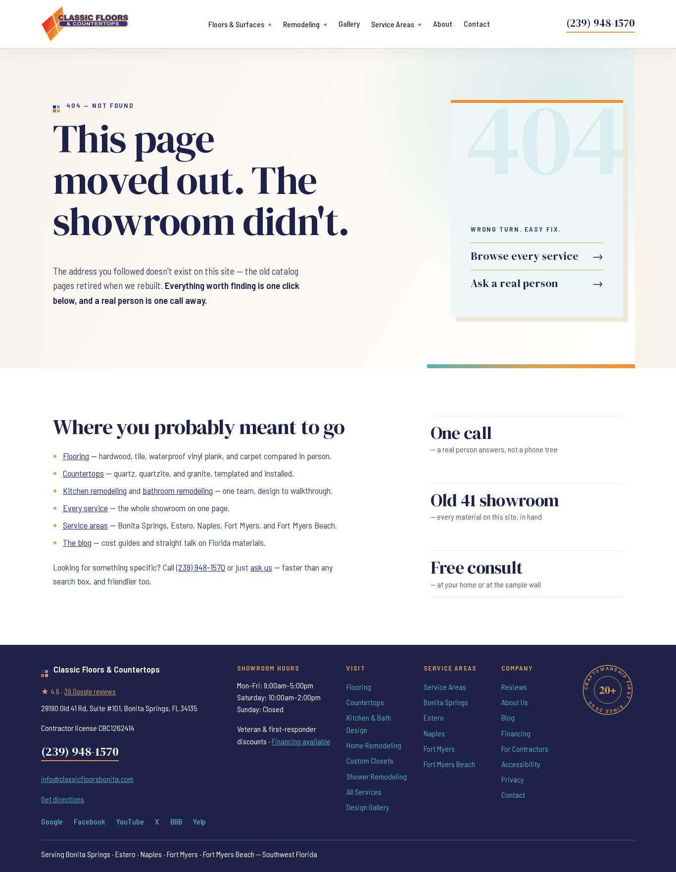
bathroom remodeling (178, 490)
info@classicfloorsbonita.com (87, 778)
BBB (176, 821)
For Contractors (524, 748)
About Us (514, 702)
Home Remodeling (373, 745)
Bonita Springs (446, 702)
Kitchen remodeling (95, 490)
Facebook (89, 821)
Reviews (514, 686)
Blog (508, 717)
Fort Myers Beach (449, 764)
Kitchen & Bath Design (368, 723)
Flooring (76, 455)
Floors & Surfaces (236, 24)
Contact (477, 23)
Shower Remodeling (376, 776)
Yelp (199, 821)
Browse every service (537, 256)
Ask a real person (537, 283)
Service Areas (392, 24)
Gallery (349, 23)
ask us (261, 567)
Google (52, 821)
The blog (77, 542)
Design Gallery (367, 807)
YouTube (130, 821)
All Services (364, 791)
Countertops (83, 473)
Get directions (62, 799)
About (442, 23)
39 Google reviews (90, 691)
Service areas (85, 525)
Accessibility (520, 764)
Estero (434, 717)
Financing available (301, 741)
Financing (516, 733)
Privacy (512, 779)
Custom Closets (369, 760)
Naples (434, 733)
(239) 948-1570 (600, 23)
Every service (85, 507)
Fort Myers (439, 748)
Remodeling (301, 24)
